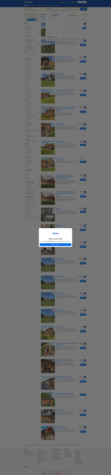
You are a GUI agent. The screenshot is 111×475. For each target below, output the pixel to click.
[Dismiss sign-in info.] (71, 230)
